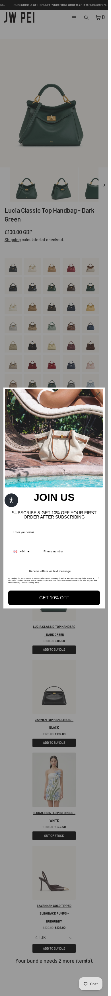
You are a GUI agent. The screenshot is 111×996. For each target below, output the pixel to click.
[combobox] (21, 551)
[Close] (98, 394)
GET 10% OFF (54, 597)
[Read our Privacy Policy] (98, 580)
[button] (11, 500)
